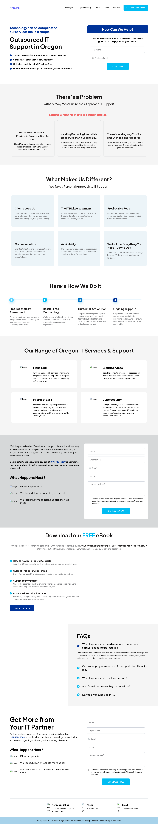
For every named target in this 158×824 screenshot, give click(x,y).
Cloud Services (113, 367)
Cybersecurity (85, 7)
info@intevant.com (130, 808)
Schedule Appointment (136, 8)
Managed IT (70, 7)
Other (106, 7)
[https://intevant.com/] (15, 7)
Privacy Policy (115, 821)
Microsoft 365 (42, 399)
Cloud (97, 7)
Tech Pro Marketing (101, 821)
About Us (117, 7)
